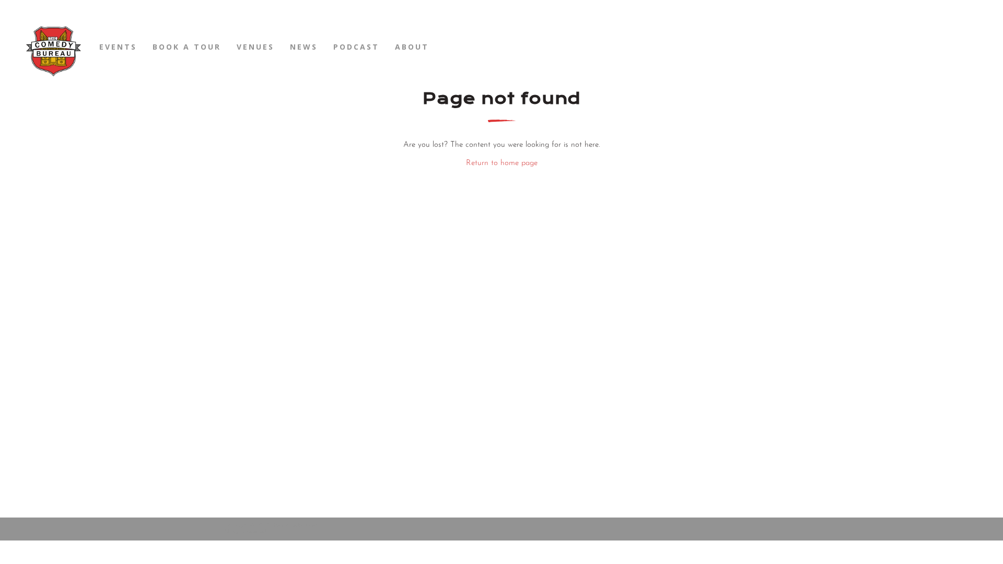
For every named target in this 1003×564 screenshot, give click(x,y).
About (412, 47)
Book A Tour (187, 47)
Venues (255, 47)
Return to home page (502, 163)
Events (118, 47)
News (304, 47)
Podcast (356, 47)
